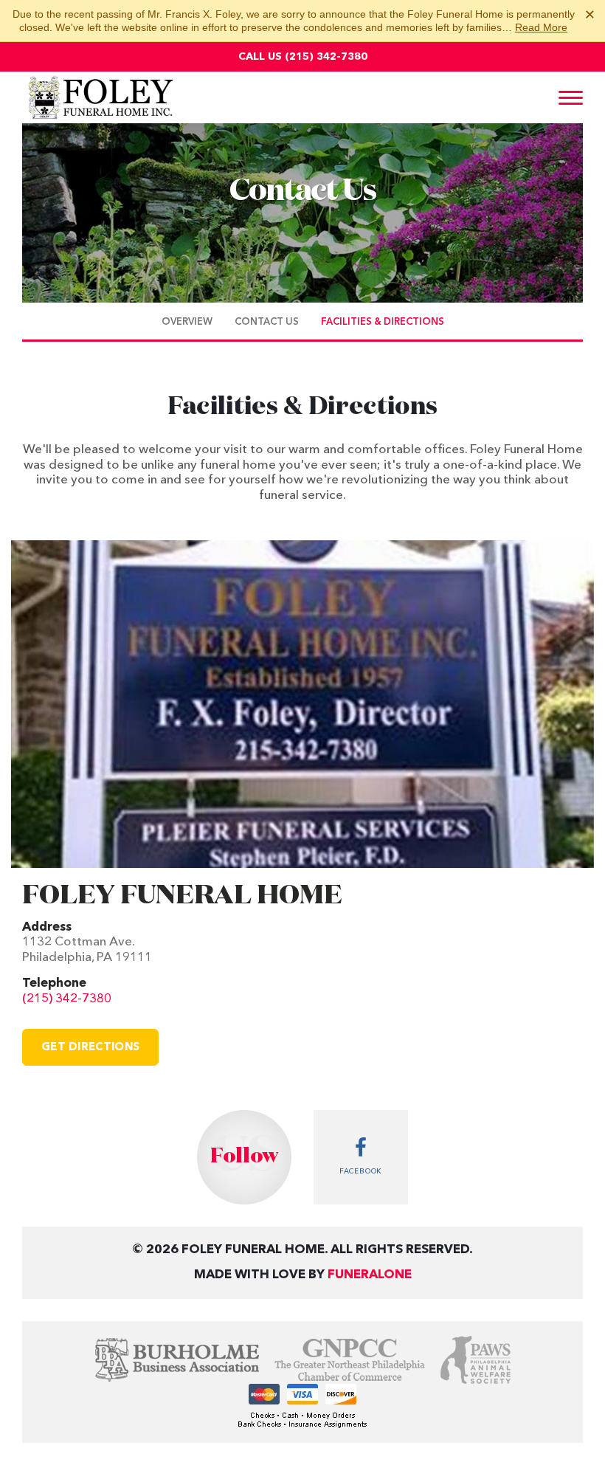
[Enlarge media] (302, 704)
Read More (541, 27)
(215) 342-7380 (326, 57)
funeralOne (370, 1275)
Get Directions (90, 1047)
